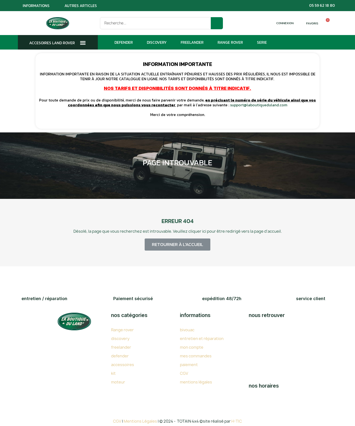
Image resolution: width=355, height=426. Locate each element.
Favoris (312, 23)
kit (113, 373)
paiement (189, 364)
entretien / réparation (44, 298)
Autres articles (80, 5)
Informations (36, 5)
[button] (177, 244)
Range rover (122, 329)
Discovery (157, 42)
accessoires (122, 364)
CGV (184, 373)
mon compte (191, 347)
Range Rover (230, 42)
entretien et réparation (202, 338)
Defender (123, 42)
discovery (120, 338)
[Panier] (325, 23)
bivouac (187, 329)
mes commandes (196, 356)
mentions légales (196, 382)
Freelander (192, 42)
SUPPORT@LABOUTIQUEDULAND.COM (304, 371)
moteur (118, 382)
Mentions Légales (141, 421)
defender (120, 356)
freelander (121, 347)
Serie (262, 42)
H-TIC (236, 421)
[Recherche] (217, 23)
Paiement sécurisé (133, 298)
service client (310, 298)
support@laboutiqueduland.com (258, 105)
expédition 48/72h (221, 298)
